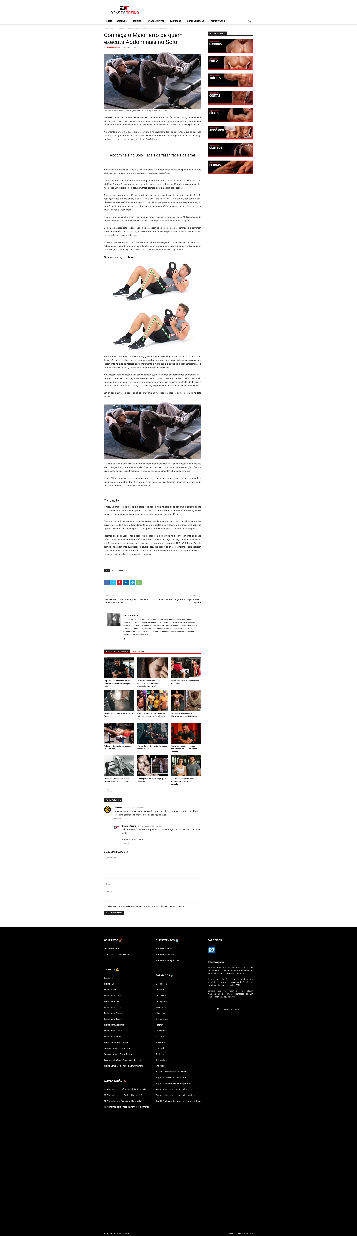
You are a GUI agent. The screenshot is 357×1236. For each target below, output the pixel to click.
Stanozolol (161, 1048)
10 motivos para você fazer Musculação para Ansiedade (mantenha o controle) (149, 683)
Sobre (231, 1233)
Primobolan (161, 1030)
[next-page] (110, 790)
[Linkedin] (126, 582)
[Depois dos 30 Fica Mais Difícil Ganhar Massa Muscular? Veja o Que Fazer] (119, 667)
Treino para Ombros (113, 995)
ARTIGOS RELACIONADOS (117, 652)
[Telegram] (132, 582)
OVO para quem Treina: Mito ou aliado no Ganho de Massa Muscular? (183, 781)
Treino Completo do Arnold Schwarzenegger (124, 1065)
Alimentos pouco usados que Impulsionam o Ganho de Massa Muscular (184, 749)
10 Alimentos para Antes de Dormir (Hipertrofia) (126, 1106)
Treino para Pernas (113, 1036)
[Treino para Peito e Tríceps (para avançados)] (186, 667)
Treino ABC (109, 983)
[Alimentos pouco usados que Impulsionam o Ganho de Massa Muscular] (186, 733)
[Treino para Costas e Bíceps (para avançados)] (152, 765)
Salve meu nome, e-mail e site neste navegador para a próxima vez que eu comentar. (146, 906)
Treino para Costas (113, 1013)
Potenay (159, 1024)
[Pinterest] (119, 582)
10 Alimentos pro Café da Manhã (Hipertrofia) (125, 1089)
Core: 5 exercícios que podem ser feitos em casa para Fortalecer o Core (151, 716)
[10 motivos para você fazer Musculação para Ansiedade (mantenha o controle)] (152, 667)
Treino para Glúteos (113, 1030)
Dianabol (160, 989)
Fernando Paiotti (113, 47)
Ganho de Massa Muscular (116, 954)
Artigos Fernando (117, 28)
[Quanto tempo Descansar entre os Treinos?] (119, 700)
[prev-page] (106, 790)
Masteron (160, 1013)
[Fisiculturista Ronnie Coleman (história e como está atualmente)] (186, 700)
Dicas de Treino (129, 826)
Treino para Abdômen (114, 1024)
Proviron (160, 1036)
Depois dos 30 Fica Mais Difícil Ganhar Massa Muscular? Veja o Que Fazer (119, 683)
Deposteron (161, 983)
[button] (249, 21)
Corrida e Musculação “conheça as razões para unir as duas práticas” (126, 601)
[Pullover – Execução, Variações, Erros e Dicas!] (119, 733)
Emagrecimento (111, 948)
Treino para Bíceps (113, 1019)
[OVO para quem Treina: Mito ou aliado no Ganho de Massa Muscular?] (186, 765)
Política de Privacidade (244, 1233)
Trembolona (161, 1060)
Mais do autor (138, 652)
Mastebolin (161, 1007)
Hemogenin (161, 1001)
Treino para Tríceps (113, 1007)
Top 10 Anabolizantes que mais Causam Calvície (178, 1101)
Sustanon (160, 1042)
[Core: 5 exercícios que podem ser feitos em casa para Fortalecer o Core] (152, 700)
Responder (118, 818)
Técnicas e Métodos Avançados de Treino (123, 1060)
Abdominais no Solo (119, 570)
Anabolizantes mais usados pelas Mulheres (176, 1095)
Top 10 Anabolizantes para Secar (171, 1077)
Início (106, 28)
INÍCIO (109, 21)
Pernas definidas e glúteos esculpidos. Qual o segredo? (180, 601)
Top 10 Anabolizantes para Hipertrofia (173, 1083)
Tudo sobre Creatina (165, 954)
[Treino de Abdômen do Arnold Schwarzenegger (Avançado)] (119, 765)
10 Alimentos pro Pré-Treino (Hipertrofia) (123, 1095)
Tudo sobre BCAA (164, 948)
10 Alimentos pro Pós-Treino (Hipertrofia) (123, 1101)
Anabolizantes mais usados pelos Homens (175, 1089)
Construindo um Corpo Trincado (119, 1054)
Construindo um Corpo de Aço (118, 1048)
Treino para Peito (112, 1001)
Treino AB (108, 978)
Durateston (161, 995)
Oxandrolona (162, 1019)
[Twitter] (113, 582)
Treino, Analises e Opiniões (116, 1042)
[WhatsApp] (139, 582)
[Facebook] (107, 582)
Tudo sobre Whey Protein (167, 960)
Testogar (160, 1054)
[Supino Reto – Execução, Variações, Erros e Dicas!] (152, 733)
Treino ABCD (110, 989)
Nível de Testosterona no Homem (171, 1071)
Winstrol (160, 1065)
